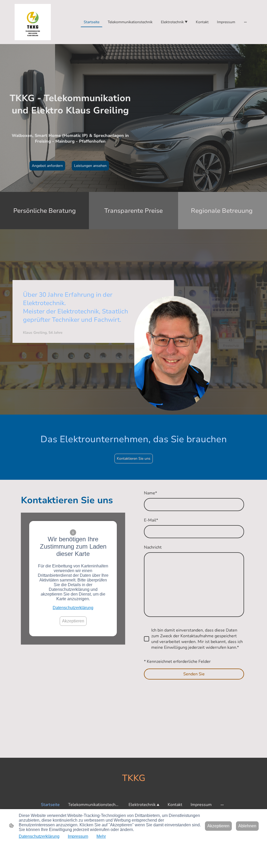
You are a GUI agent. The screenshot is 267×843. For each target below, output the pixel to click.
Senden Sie (194, 674)
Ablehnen (247, 826)
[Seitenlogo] (33, 22)
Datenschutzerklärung (73, 607)
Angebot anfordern (47, 165)
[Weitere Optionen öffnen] (245, 22)
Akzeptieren (73, 621)
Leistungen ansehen (90, 165)
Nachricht (153, 547)
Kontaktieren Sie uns (133, 458)
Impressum (78, 836)
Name (150, 493)
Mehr (101, 836)
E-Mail (151, 520)
